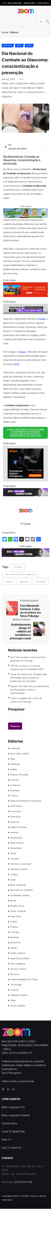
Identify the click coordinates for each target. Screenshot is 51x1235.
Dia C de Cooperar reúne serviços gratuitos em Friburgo (28, 659)
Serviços (14, 974)
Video (13, 1000)
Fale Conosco (43, 3)
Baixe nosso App (14, 3)
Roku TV (6, 1139)
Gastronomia (17, 842)
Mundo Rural (17, 905)
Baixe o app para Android (15, 1115)
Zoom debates (17, 1005)
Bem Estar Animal (19, 753)
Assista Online (29, 3)
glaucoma (24, 581)
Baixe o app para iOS (13, 1107)
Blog (12, 758)
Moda (13, 900)
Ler (9, 144)
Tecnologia (16, 984)
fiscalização (16, 837)
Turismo (14, 989)
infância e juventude (20, 863)
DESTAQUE (7, 45)
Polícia (13, 921)
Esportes (14, 821)
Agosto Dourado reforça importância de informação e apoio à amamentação (29, 689)
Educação (15, 816)
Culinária (14, 790)
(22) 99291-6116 (23, 1182)
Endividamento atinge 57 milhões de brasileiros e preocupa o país (20, 631)
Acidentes (15, 748)
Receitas (14, 937)
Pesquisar (16, 709)
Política (14, 926)
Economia (15, 811)
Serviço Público (18, 968)
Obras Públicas (18, 911)
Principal (14, 932)
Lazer (13, 879)
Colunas (14, 779)
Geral (19, 45)
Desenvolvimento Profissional (25, 800)
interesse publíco (19, 869)
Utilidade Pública (18, 995)
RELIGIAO (15, 942)
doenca (8, 581)
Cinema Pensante (19, 774)
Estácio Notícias (18, 827)
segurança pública (19, 958)
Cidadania (15, 764)
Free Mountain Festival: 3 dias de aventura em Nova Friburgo (30, 611)
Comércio (15, 785)
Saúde (29, 45)
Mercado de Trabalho (21, 890)
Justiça (14, 874)
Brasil (22, 352)
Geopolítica (16, 848)
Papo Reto (15, 916)
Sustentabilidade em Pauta (24, 979)
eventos (14, 832)
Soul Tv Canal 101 (11, 1147)
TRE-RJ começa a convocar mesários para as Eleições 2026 (26, 667)
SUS (16, 364)
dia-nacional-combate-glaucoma (20, 574)
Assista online (9, 1123)
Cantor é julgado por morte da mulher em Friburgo (26, 700)
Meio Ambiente (18, 884)
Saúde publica (17, 953)
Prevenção (41, 581)
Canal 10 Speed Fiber (13, 1131)
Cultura (14, 795)
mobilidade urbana (19, 895)
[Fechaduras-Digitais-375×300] (25, 463)
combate (18, 567)
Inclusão (14, 858)
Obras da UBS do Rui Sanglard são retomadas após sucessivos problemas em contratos (28, 678)
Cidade (13, 769)
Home (5, 32)
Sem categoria (17, 963)
